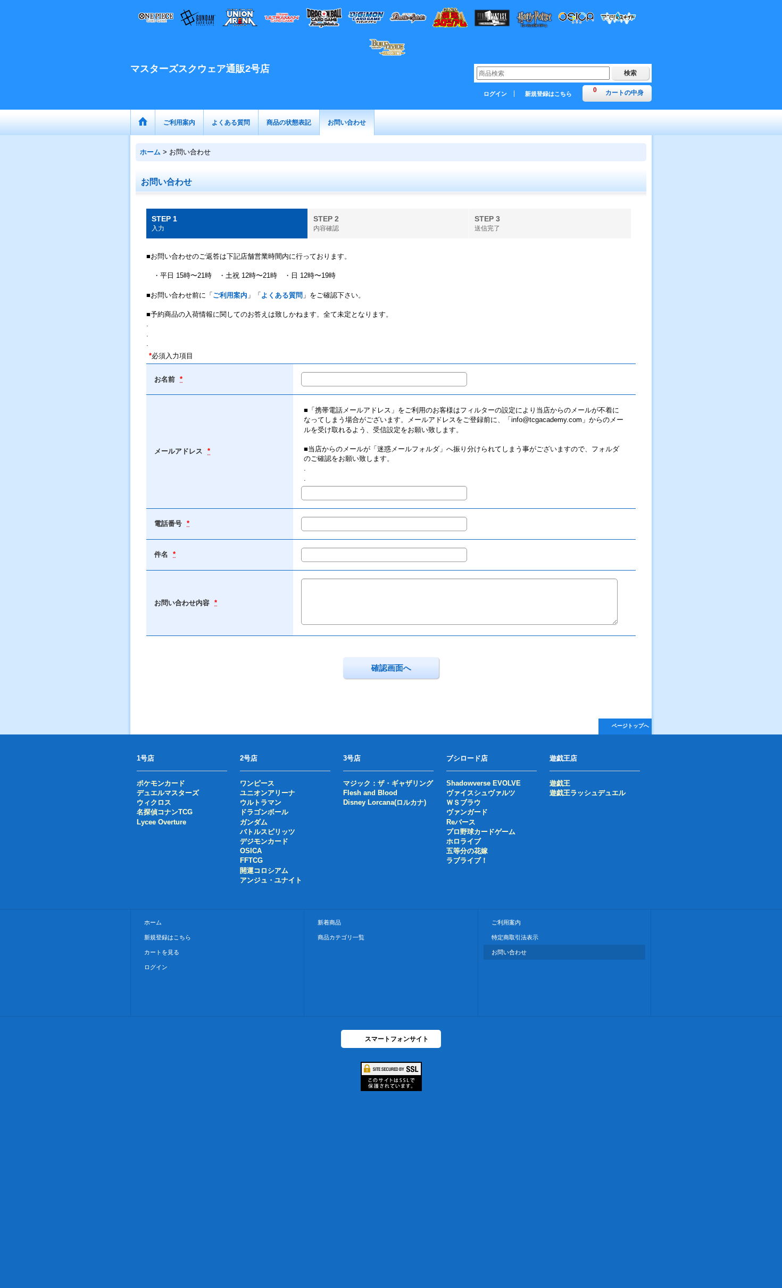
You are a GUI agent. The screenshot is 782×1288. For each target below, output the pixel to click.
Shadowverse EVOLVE (483, 783)
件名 (162, 554)
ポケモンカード (161, 783)
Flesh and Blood (370, 793)
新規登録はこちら (548, 93)
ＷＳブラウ (463, 802)
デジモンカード (264, 841)
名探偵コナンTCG (165, 812)
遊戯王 (560, 783)
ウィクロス (154, 802)
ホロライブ (463, 841)
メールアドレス (179, 451)
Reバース (461, 822)
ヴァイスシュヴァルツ (480, 793)
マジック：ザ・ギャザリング (388, 783)
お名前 (165, 379)
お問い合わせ (509, 952)
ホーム (153, 922)
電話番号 (169, 523)
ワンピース (257, 783)
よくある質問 (282, 295)
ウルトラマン (260, 802)
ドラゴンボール (264, 812)
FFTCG (251, 860)
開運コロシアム (264, 870)
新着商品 (329, 922)
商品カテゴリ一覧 (341, 937)
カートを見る (161, 952)
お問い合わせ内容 (183, 603)
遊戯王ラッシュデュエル (588, 793)
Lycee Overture (161, 822)
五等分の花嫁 (467, 851)
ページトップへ (630, 726)
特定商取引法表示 (515, 937)
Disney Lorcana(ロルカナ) (384, 802)
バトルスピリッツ (267, 832)
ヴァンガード (467, 812)
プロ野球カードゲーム (480, 832)
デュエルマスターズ (168, 793)
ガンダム (254, 822)
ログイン (495, 93)
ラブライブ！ (467, 860)
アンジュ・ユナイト (271, 880)
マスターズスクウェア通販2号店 (200, 68)
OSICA (251, 851)
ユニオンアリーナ (267, 793)
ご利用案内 (230, 295)
